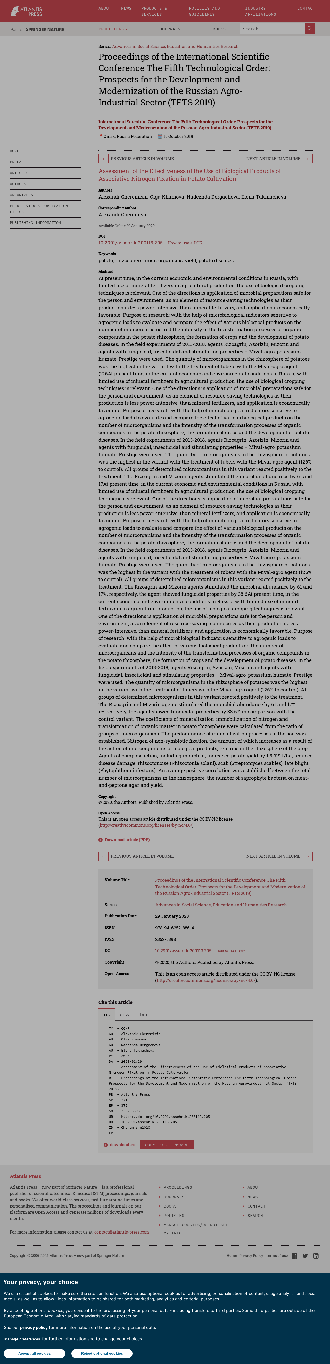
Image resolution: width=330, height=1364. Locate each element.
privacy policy (34, 1327)
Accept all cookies (34, 1353)
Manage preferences (22, 1339)
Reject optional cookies (102, 1353)
